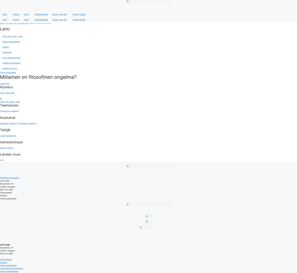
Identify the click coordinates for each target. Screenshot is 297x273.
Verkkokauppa (41, 14)
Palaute (3, 262)
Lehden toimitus (9, 68)
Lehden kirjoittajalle (11, 63)
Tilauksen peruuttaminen (11, 268)
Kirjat (26, 14)
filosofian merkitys (8, 123)
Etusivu (2, 23)
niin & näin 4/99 (23, 23)
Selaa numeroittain (11, 42)
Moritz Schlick (6, 148)
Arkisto (16, 14)
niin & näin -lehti (11, 23)
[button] (5, 83)
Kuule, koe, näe (59, 14)
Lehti (4, 14)
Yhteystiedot (6, 259)
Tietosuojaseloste (8, 265)
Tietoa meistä (79, 14)
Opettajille (7, 52)
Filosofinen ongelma (9, 111)
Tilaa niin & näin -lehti (12, 36)
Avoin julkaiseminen (11, 58)
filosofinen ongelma (27, 123)
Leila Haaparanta (8, 72)
